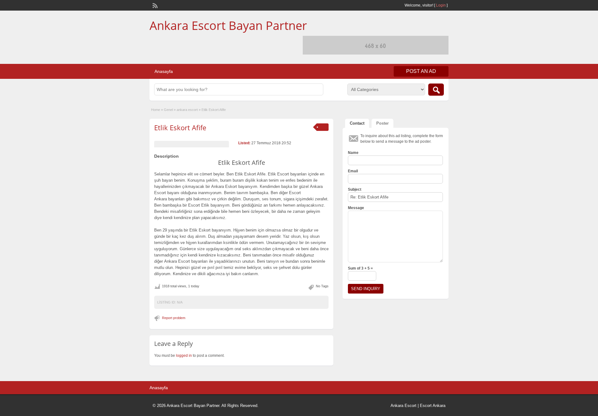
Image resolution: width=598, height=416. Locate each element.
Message (356, 208)
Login (441, 5)
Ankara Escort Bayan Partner (228, 25)
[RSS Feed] (154, 4)
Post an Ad (421, 71)
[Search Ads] (436, 90)
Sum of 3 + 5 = (360, 268)
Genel (168, 110)
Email (353, 171)
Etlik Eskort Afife (180, 127)
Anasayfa (163, 71)
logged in (184, 355)
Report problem (173, 318)
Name (353, 153)
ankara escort (187, 110)
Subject (354, 189)
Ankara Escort (403, 405)
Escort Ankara (432, 405)
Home (155, 110)
